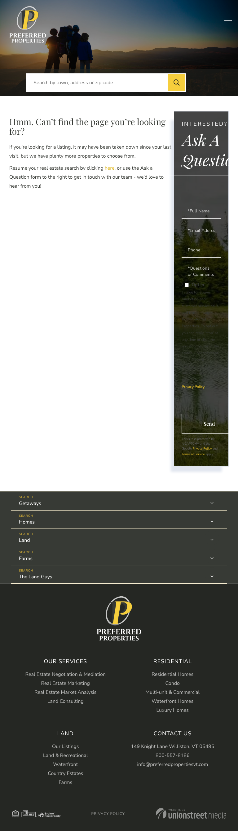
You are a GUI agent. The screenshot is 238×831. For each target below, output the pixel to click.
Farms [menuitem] (65, 782)
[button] (176, 82)
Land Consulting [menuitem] (65, 701)
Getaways (30, 503)
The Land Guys (35, 576)
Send (209, 423)
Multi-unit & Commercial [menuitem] (172, 692)
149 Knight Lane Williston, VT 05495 (172, 746)
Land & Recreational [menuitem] (65, 755)
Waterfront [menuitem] (65, 764)
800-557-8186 (173, 755)
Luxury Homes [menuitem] (172, 710)
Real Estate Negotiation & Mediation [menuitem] (65, 674)
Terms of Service (193, 454)
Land (24, 540)
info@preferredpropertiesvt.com (172, 764)
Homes (27, 522)
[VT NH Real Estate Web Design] (191, 813)
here (110, 168)
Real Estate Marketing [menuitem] (65, 683)
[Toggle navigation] (226, 20)
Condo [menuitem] (172, 683)
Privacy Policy (193, 387)
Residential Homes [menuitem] (172, 674)
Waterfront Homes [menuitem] (172, 701)
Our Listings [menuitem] (65, 746)
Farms (26, 558)
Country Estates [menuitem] (65, 773)
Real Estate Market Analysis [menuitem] (65, 692)
